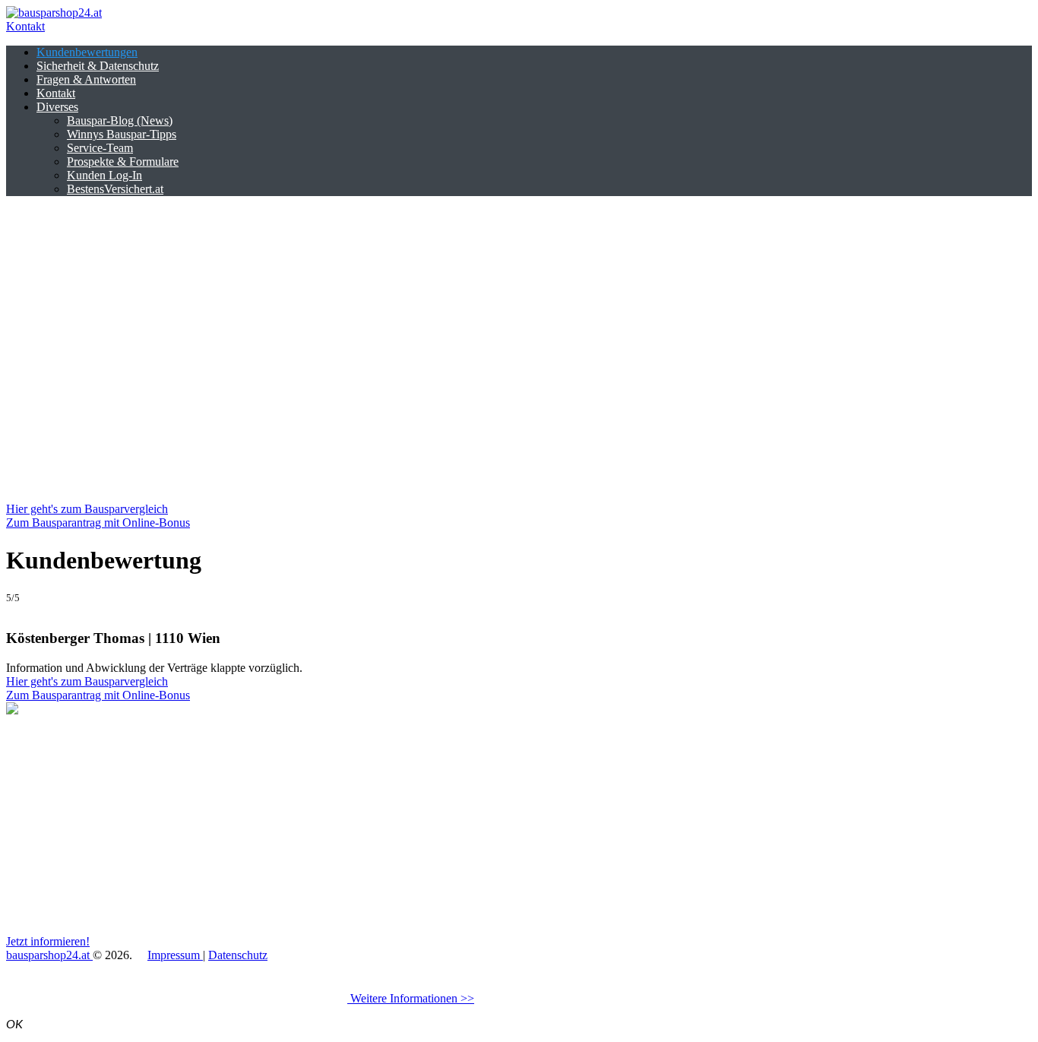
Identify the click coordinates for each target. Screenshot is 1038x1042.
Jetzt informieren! (48, 941)
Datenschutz (237, 955)
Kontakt (25, 26)
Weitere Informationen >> (410, 998)
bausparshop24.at (49, 955)
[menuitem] (87, 52)
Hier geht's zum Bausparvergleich (87, 508)
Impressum (175, 955)
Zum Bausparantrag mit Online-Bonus (98, 522)
